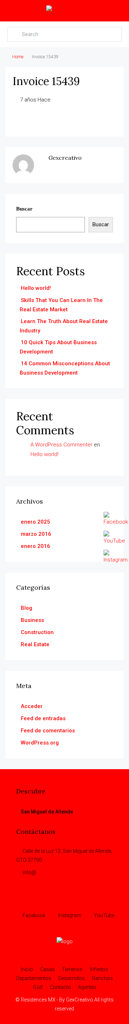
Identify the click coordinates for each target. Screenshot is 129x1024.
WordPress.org (40, 742)
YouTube (103, 915)
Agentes (87, 987)
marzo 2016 (36, 534)
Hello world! (36, 288)
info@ (29, 872)
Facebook (34, 915)
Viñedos (99, 969)
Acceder (32, 706)
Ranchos (102, 978)
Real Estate (35, 644)
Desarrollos (71, 978)
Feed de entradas (43, 718)
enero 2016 (35, 546)
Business (32, 620)
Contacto (60, 987)
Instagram (69, 915)
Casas (47, 969)
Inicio (27, 969)
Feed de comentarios (48, 730)
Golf (38, 987)
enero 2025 (35, 522)
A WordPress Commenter (61, 444)
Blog (26, 608)
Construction (37, 632)
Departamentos (33, 978)
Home (17, 56)
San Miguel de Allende (47, 812)
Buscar (24, 209)
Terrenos (72, 969)
